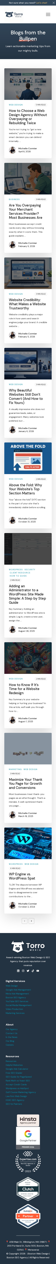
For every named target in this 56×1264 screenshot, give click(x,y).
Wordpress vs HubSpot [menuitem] (17, 1088)
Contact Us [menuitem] (11, 1033)
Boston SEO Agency (17, 1257)
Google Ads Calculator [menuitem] (17, 1069)
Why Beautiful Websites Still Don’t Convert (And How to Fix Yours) (26, 396)
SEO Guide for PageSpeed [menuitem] (19, 1076)
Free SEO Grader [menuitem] (14, 1073)
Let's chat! (41, 2)
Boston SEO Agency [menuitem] (16, 997)
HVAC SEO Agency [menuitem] (15, 1100)
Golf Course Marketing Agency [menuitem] (21, 1092)
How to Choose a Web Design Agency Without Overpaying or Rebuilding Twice (28, 116)
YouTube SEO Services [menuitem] (17, 1001)
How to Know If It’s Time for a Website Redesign (24, 689)
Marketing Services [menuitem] (15, 1013)
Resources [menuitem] (11, 1061)
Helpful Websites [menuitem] (14, 1065)
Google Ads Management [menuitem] (18, 989)
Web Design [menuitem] (12, 985)
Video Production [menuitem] (14, 1009)
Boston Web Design (38, 1253)
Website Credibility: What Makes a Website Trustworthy (27, 304)
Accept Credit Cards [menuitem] (16, 1084)
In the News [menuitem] (11, 1037)
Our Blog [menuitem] (10, 1041)
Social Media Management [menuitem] (19, 1005)
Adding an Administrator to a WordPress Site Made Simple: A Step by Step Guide (27, 594)
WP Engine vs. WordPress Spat (22, 876)
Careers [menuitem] (10, 1044)
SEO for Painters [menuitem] (14, 1104)
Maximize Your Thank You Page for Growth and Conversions (25, 783)
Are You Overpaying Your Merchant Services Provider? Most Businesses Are (25, 211)
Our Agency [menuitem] (12, 1029)
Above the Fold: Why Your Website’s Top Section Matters (25, 489)
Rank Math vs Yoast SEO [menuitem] (18, 1080)
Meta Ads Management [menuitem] (17, 993)
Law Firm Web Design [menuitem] (16, 1096)
